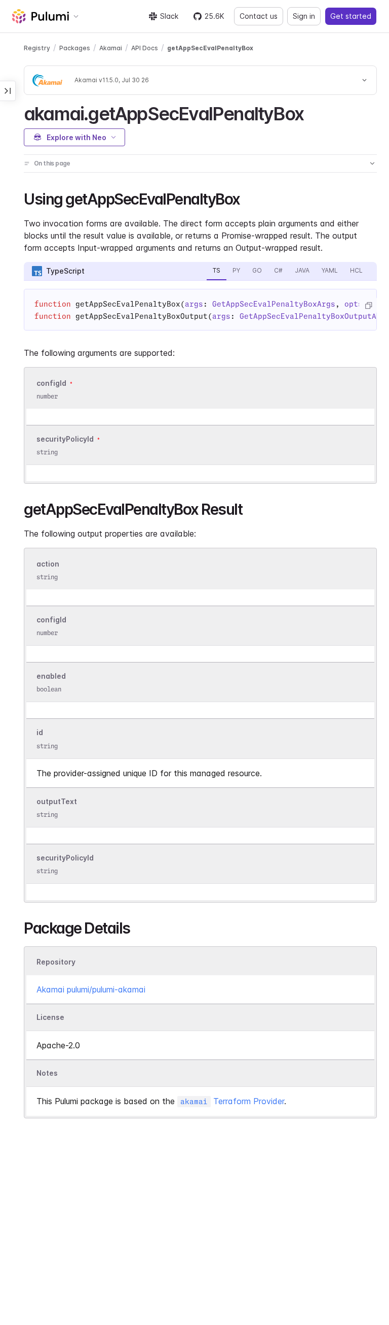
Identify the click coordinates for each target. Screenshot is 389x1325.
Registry (37, 48)
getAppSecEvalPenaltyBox (210, 48)
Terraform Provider (232, 1101)
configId (51, 383)
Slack (169, 16)
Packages (74, 48)
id (39, 732)
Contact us (259, 16)
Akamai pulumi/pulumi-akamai (90, 989)
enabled (51, 676)
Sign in (304, 16)
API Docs (144, 48)
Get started (350, 16)
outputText (56, 801)
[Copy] (368, 305)
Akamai (110, 48)
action (47, 563)
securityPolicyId (65, 439)
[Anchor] (312, 112)
